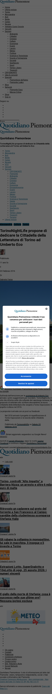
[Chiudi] (46, 308)
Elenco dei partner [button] (28, 358)
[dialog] (26, 347)
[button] (26, 342)
